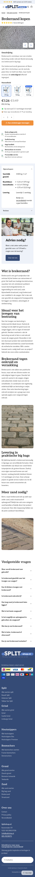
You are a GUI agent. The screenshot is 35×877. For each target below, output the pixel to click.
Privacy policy (6, 815)
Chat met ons (12, 258)
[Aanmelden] (30, 860)
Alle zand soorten (12, 13)
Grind (3, 713)
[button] (7, 23)
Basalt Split (6, 695)
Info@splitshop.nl (8, 833)
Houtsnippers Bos (8, 736)
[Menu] (3, 7)
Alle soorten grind (8, 710)
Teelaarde (5, 779)
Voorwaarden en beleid (17, 872)
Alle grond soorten (8, 770)
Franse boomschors (8, 753)
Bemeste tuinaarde (8, 776)
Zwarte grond (6, 773)
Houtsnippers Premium (10, 739)
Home (3, 13)
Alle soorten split (7, 692)
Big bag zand (6, 791)
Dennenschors (7, 756)
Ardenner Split (7, 698)
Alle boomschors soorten (10, 750)
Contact (4, 812)
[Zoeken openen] (28, 7)
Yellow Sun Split (7, 701)
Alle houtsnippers (8, 733)
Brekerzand (6, 794)
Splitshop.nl (14, 868)
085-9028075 (7, 836)
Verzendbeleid (7, 818)
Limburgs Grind (7, 719)
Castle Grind (6, 716)
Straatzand (5, 797)
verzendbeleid (21, 200)
